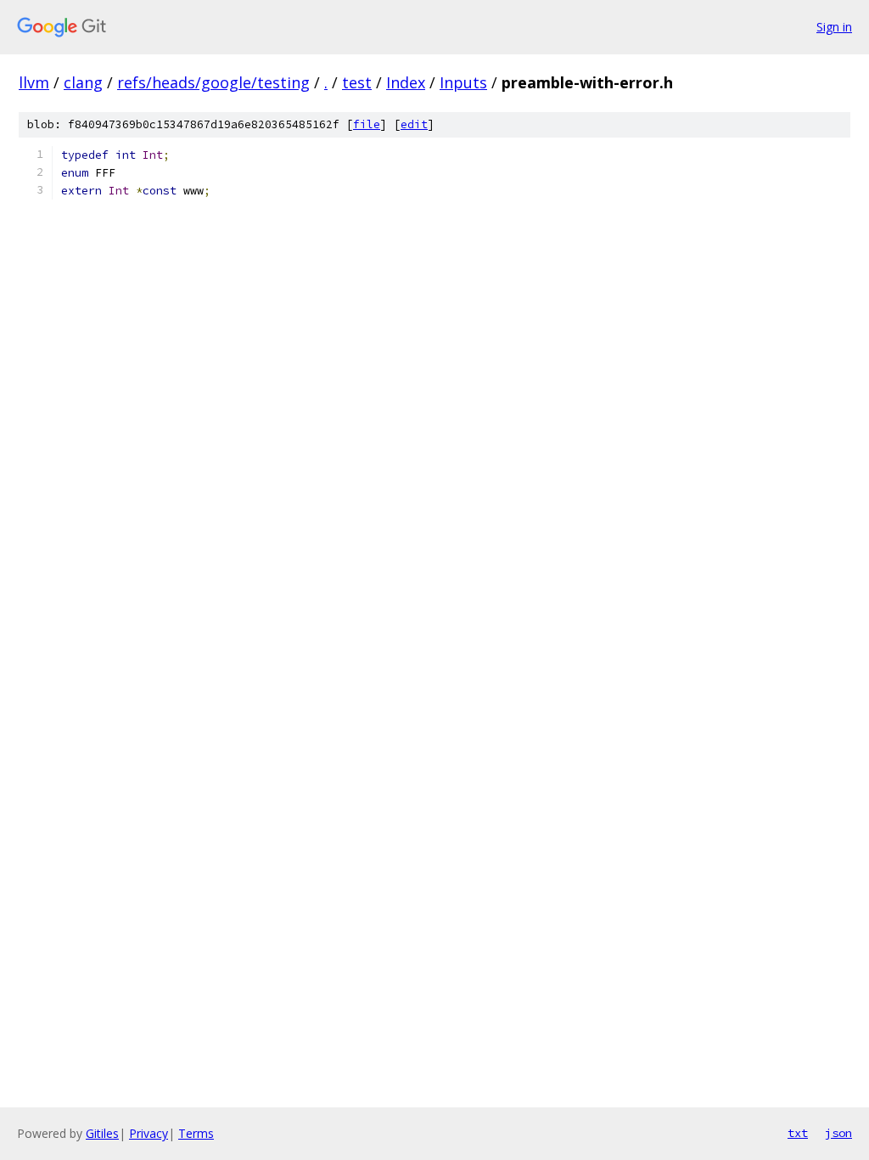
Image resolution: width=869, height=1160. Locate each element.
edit (414, 124)
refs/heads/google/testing (213, 82)
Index (405, 82)
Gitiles (102, 1133)
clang (83, 82)
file (366, 124)
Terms (196, 1133)
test (357, 82)
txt (798, 1132)
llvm (34, 82)
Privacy (148, 1133)
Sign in (834, 27)
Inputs (463, 82)
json (838, 1132)
